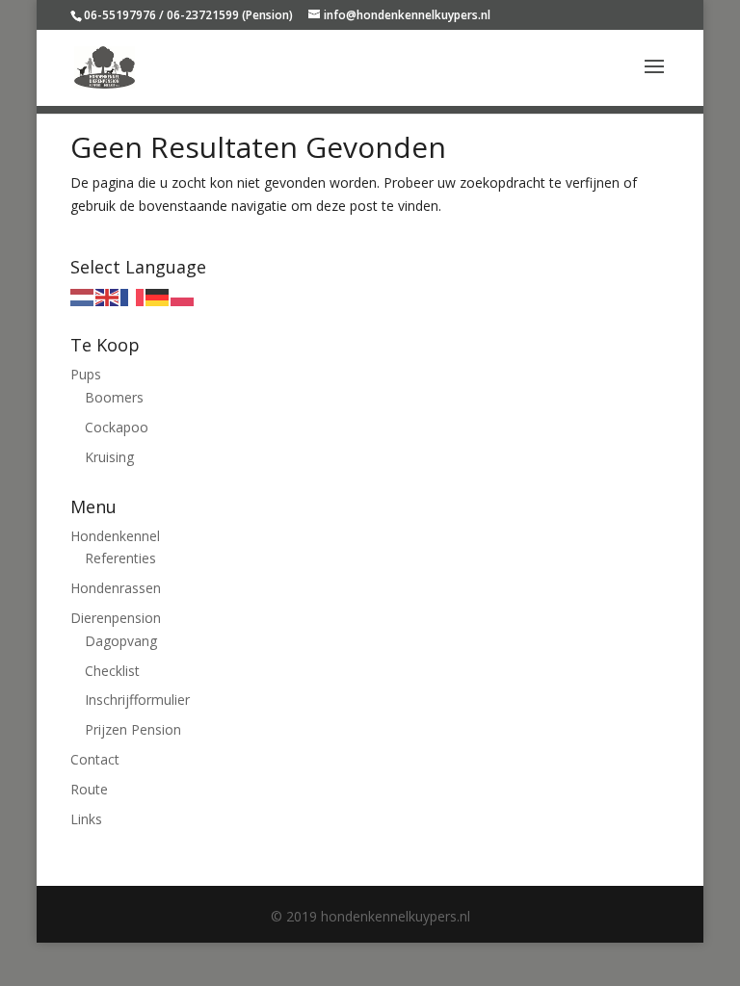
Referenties (120, 558)
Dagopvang (121, 641)
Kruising (109, 457)
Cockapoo (116, 427)
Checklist (112, 671)
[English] (107, 296)
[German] (158, 296)
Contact (94, 759)
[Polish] (183, 296)
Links (86, 819)
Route (89, 789)
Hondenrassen (115, 588)
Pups (85, 374)
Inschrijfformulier (137, 699)
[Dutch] (82, 296)
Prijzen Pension (133, 729)
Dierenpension (115, 618)
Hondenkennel (115, 536)
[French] (132, 296)
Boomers (114, 397)
